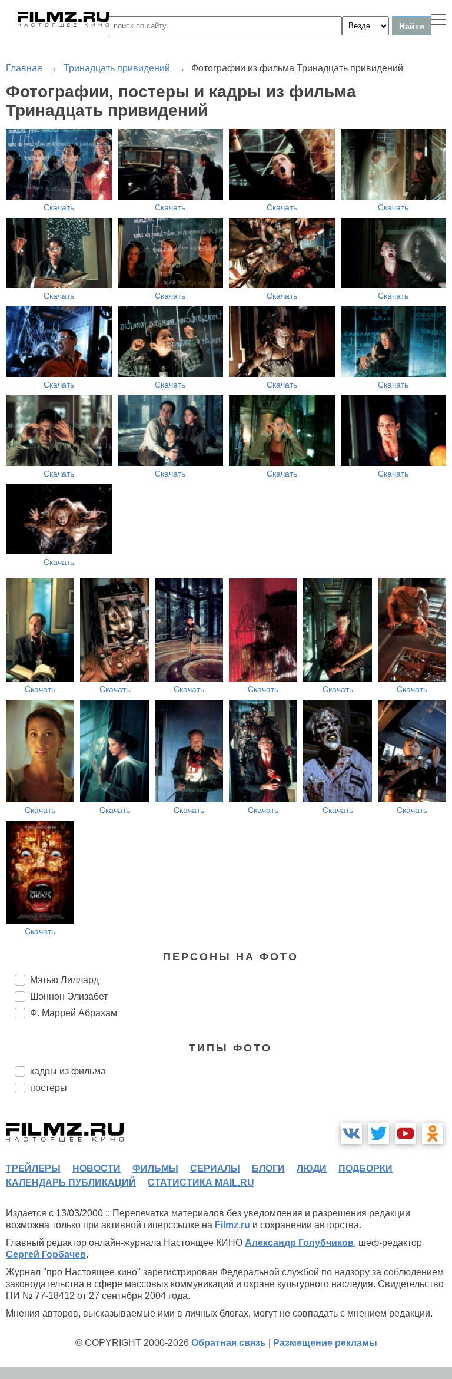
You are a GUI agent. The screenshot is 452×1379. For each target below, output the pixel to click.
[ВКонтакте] (351, 1133)
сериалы (215, 1168)
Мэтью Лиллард (64, 980)
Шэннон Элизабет (69, 996)
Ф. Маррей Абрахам (73, 1013)
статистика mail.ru (201, 1183)
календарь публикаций (71, 1183)
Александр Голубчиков (299, 1243)
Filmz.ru (232, 1225)
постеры (48, 1088)
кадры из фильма (68, 1071)
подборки (365, 1168)
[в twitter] (378, 1133)
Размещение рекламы (325, 1343)
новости (96, 1168)
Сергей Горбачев (46, 1254)
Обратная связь (228, 1343)
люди (312, 1168)
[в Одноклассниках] (432, 1133)
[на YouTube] (405, 1133)
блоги (268, 1168)
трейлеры (33, 1168)
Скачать (59, 207)
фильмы (155, 1168)
